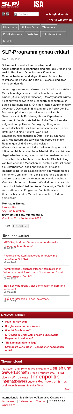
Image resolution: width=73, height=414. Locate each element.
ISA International (51, 34)
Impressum (9, 401)
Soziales (31, 385)
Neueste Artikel (13, 315)
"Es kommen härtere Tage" (21, 342)
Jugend (32, 381)
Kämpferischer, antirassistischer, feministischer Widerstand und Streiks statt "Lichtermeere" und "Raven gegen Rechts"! (33, 272)
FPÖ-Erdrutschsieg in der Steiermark (26, 298)
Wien (40, 385)
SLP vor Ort (28, 27)
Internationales (14, 381)
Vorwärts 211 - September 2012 (21, 218)
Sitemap (41, 401)
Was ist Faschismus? (18, 330)
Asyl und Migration (13, 210)
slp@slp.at (8, 404)
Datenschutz (26, 401)
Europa (32, 372)
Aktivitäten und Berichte (16, 368)
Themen (47, 27)
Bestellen (32, 34)
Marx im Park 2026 (16, 321)
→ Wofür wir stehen (59, 19)
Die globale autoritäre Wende (22, 326)
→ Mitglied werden (58, 14)
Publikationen (11, 34)
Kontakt (7, 41)
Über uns (8, 27)
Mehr (68, 389)
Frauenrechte (46, 372)
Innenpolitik (9, 207)
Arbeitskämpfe (40, 368)
